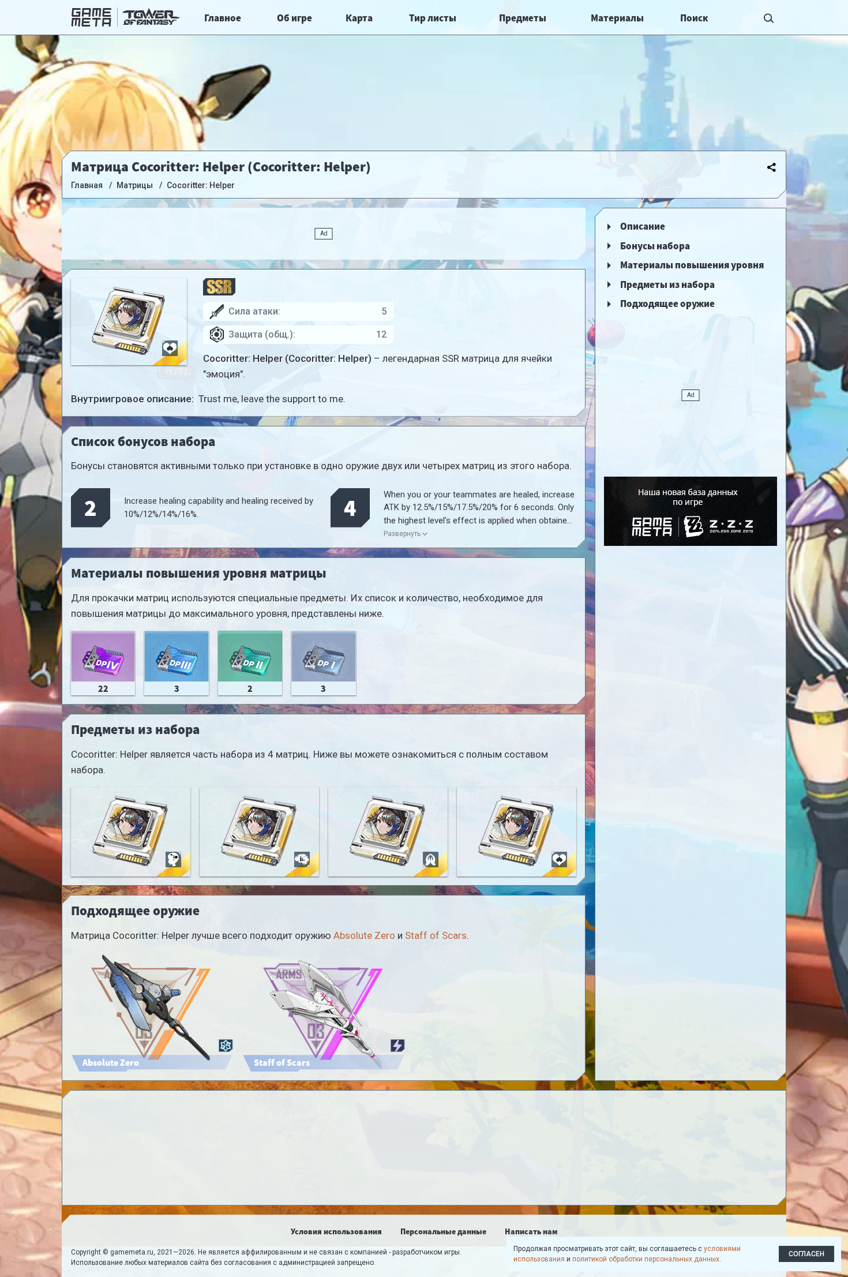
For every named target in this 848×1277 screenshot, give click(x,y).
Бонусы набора (655, 245)
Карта (359, 18)
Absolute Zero (364, 935)
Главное (222, 18)
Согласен (806, 1254)
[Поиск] (769, 17)
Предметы (522, 18)
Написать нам (531, 1231)
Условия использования (336, 1231)
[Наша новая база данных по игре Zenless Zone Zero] (690, 511)
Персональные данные (443, 1231)
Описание (642, 226)
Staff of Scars (436, 935)
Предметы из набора (667, 284)
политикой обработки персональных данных (645, 1259)
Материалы (617, 18)
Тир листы (432, 18)
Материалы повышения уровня (692, 265)
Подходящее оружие (667, 303)
